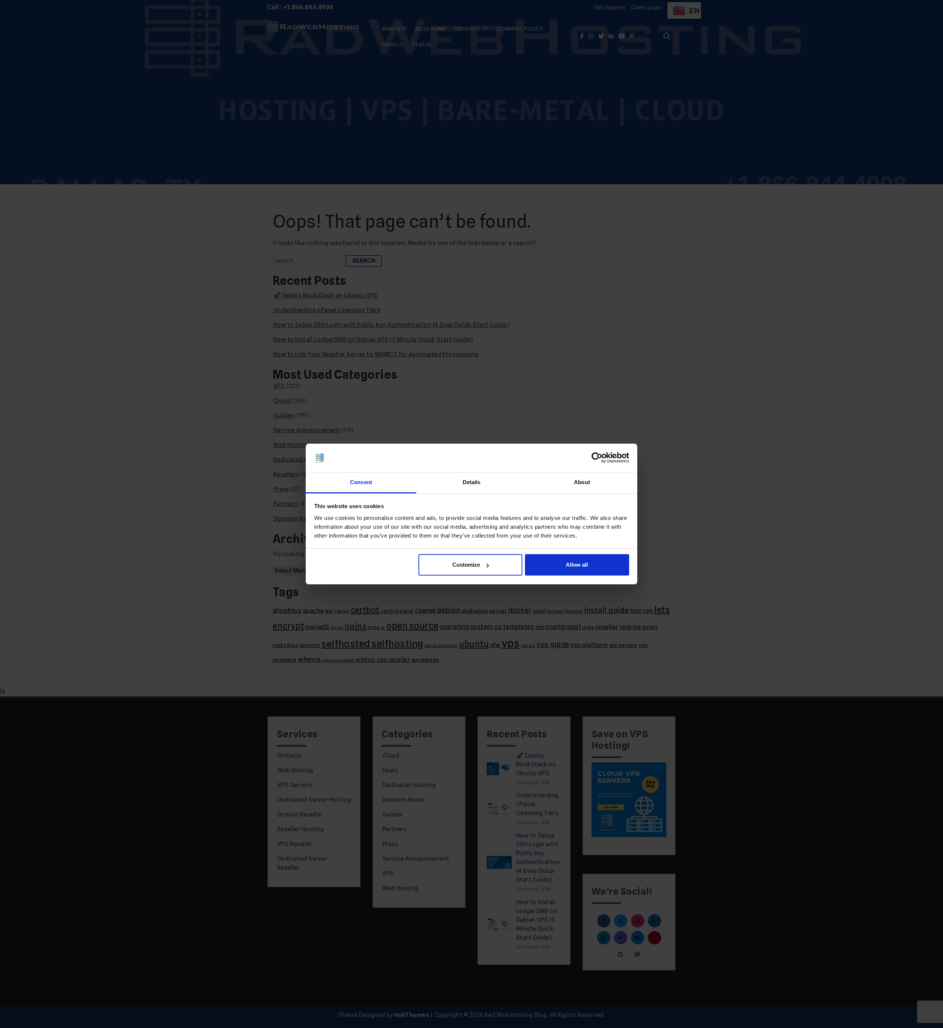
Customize (466, 565)
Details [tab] (472, 482)
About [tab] (582, 482)
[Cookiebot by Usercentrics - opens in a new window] (597, 458)
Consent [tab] (361, 482)
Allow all (577, 565)
